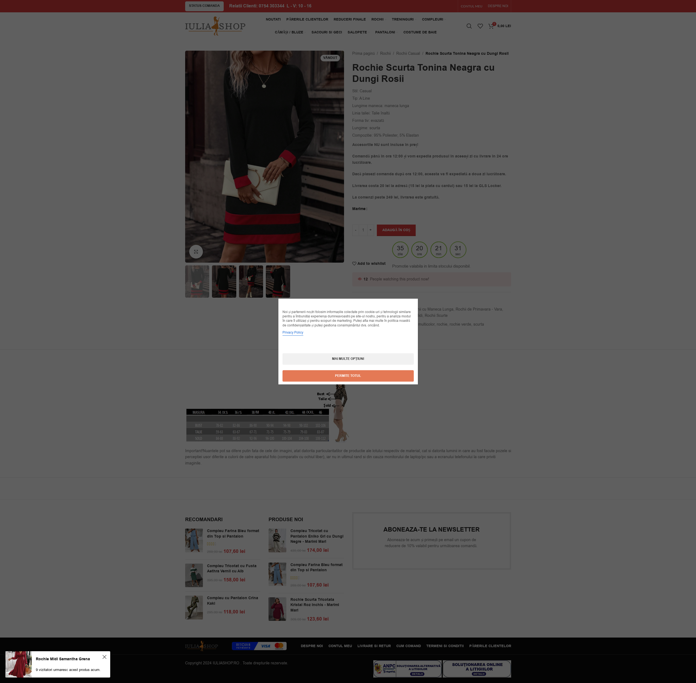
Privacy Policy (293, 332)
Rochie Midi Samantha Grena (63, 659)
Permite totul (348, 375)
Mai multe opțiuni (348, 358)
